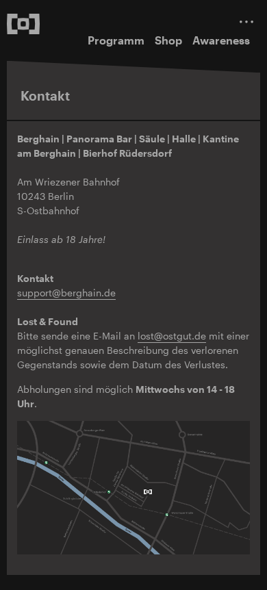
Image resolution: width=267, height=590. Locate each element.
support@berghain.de (66, 292)
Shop (168, 40)
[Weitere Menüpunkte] (246, 21)
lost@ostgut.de (172, 336)
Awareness (221, 40)
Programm (116, 40)
